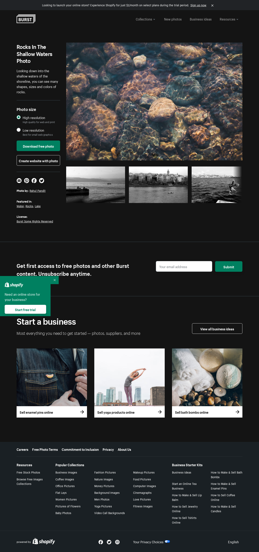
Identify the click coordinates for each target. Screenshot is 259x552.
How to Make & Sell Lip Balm (187, 497)
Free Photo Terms (45, 449)
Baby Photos (63, 512)
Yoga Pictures (103, 506)
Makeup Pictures (144, 472)
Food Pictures (142, 479)
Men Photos (101, 499)
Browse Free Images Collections (30, 481)
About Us (124, 449)
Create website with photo (38, 160)
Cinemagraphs (142, 492)
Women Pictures (66, 499)
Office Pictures (65, 485)
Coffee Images (64, 479)
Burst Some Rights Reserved (35, 221)
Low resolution (33, 130)
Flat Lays (61, 492)
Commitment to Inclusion (80, 449)
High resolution (34, 117)
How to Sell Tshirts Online (184, 519)
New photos (173, 18)
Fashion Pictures (105, 472)
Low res (112, 198)
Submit (228, 266)
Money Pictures (104, 485)
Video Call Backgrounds (109, 512)
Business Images (66, 472)
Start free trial (25, 309)
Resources (227, 18)
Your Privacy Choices (148, 541)
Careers (22, 449)
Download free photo (38, 145)
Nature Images (103, 479)
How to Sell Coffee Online (223, 497)
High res (97, 198)
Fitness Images (143, 506)
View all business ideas (217, 328)
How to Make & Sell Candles (223, 508)
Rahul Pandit (38, 190)
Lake (38, 206)
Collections (144, 18)
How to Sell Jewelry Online (185, 508)
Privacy (108, 449)
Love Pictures (142, 499)
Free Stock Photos (28, 472)
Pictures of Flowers (68, 506)
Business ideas (201, 18)
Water (20, 206)
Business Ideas (181, 472)
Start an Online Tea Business (184, 485)
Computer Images (144, 485)
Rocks (29, 206)
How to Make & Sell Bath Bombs (226, 474)
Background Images (107, 492)
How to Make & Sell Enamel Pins (223, 485)
